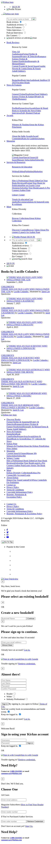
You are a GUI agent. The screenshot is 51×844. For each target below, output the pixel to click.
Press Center (38, 480)
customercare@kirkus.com (11, 773)
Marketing (38, 171)
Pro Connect (12, 35)
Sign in (5, 704)
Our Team (17, 480)
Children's (21, 71)
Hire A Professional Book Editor (26, 180)
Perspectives (23, 108)
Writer (9, 696)
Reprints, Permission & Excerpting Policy (16, 495)
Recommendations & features (30, 202)
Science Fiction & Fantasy (23, 96)
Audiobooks (17, 54)
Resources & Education (22, 167)
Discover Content (19, 230)
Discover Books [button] (13, 419)
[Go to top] (7, 542)
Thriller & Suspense (21, 422)
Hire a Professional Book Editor (20, 460)
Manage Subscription (26, 160)
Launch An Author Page (29, 232)
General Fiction (18, 94)
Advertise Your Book (29, 188)
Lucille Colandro (21, 291)
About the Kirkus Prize (33, 446)
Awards (32, 108)
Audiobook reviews (15, 25)
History (22, 64)
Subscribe (39, 160)
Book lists (25, 80)
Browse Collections (20, 218)
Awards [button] (10, 115)
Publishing (29, 171)
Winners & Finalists (20, 124)
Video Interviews (14, 30)
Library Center (18, 195)
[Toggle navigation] (2, 14)
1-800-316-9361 (16, 771)
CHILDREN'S (7, 287)
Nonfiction (23, 61)
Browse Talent (33, 230)
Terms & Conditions (15, 490)
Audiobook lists (36, 80)
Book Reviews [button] (13, 42)
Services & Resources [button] (16, 162)
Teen (37, 94)
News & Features (14, 27)
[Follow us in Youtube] (8, 537)
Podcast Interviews (15, 33)
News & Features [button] (14, 85)
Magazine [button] (11, 141)
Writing (15, 171)
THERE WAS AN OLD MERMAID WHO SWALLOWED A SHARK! (20, 406)
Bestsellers (16, 80)
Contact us (11, 485)
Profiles (15, 108)
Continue (30, 619)
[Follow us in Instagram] (7, 535)
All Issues (22, 453)
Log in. (27, 650)
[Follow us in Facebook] (7, 530)
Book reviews (13, 22)
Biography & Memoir (31, 427)
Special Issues (29, 157)
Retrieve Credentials (35, 821)
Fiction (26, 54)
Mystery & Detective (29, 56)
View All (16, 51)
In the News (30, 110)
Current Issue (17, 157)
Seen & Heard (42, 108)
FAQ (30, 480)
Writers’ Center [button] (13, 458)
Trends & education (20, 199)
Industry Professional (16, 699)
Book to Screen (18, 110)
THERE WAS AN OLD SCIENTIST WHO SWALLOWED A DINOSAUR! (20, 359)
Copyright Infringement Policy (20, 492)
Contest (25, 480)
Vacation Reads (23, 82)
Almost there (7, 645)
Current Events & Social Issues (25, 66)
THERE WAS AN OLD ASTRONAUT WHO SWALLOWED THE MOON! (21, 382)
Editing (21, 171)
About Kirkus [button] (12, 477)
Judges (41, 138)
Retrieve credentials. (27, 664)
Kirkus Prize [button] (12, 444)
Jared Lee (45, 291)
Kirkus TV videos (33, 439)
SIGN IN (16, 7)
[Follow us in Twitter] (8, 532)
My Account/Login (22, 475)
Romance (42, 56)
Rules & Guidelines (30, 138)
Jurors (18, 127)
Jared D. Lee (18, 386)
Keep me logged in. (9, 714)
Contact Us (11, 504)
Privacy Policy (13, 487)
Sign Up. (29, 826)
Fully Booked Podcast (30, 113)
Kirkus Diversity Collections (19, 473)
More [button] (9, 207)
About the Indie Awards (22, 136)
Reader (10, 694)
